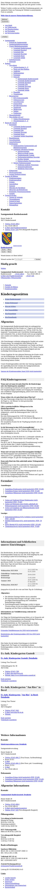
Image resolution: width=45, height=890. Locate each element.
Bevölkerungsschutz (20, 105)
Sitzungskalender (15, 115)
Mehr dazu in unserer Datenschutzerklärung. (17, 15)
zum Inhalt (8, 25)
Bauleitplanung (14, 138)
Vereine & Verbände (16, 197)
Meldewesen (17, 109)
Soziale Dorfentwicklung (17, 174)
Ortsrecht (16, 77)
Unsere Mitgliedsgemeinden (18, 46)
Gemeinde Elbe (18, 52)
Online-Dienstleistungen (21, 119)
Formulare (16, 75)
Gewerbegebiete (14, 140)
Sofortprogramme (23, 151)
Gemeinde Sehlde (19, 58)
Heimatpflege (13, 205)
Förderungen (13, 144)
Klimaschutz (13, 170)
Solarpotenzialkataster (25, 167)
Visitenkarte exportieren (9, 681)
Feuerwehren (17, 104)
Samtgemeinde (10, 40)
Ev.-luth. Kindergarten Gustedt (19, 658)
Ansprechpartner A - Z (20, 67)
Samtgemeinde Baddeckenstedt (28, 79)
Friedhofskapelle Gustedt (26, 155)
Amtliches (16, 71)
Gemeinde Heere (19, 56)
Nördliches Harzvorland (25, 169)
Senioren (12, 186)
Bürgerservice (13, 96)
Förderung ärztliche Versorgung (28, 165)
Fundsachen (17, 113)
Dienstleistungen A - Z (20, 121)
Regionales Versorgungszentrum (20, 191)
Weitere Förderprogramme (22, 163)
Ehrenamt (12, 61)
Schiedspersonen (14, 60)
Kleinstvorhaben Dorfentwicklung (29, 161)
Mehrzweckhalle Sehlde (25, 153)
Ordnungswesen (18, 100)
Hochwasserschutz (15, 172)
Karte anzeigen (6, 679)
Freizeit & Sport (14, 201)
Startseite (8, 285)
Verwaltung (13, 65)
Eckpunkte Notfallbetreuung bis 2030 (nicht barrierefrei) (19, 630)
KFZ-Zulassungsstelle (20, 98)
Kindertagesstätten (15, 178)
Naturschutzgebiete (15, 203)
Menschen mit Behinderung (18, 190)
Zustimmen (5, 21)
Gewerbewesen (18, 102)
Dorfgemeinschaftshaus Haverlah (29, 157)
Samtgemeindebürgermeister (18, 44)
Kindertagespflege (15, 180)
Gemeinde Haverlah (20, 54)
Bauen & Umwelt (11, 123)
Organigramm (18, 94)
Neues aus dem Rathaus (21, 69)
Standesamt (17, 107)
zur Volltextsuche (10, 27)
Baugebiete (13, 125)
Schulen (12, 182)
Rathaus (7, 63)
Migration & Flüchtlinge (17, 188)
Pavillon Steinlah (23, 159)
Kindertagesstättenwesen (14, 744)
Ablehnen (4, 19)
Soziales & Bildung (11, 176)
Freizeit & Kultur (10, 195)
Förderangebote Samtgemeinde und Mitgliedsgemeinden (25, 147)
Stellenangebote (18, 73)
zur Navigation (10, 31)
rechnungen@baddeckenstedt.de (11, 866)
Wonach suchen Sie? (8, 259)
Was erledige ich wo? (16, 117)
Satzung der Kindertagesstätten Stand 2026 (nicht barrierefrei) (21, 371)
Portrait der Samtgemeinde (18, 42)
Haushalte (16, 92)
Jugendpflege (13, 184)
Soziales (12, 193)
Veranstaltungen (14, 199)
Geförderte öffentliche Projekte (23, 149)
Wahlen (15, 111)
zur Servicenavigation (12, 33)
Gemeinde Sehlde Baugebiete (23, 136)
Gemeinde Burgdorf (20, 50)
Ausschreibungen (15, 142)
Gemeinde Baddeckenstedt (22, 48)
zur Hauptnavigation (12, 29)
